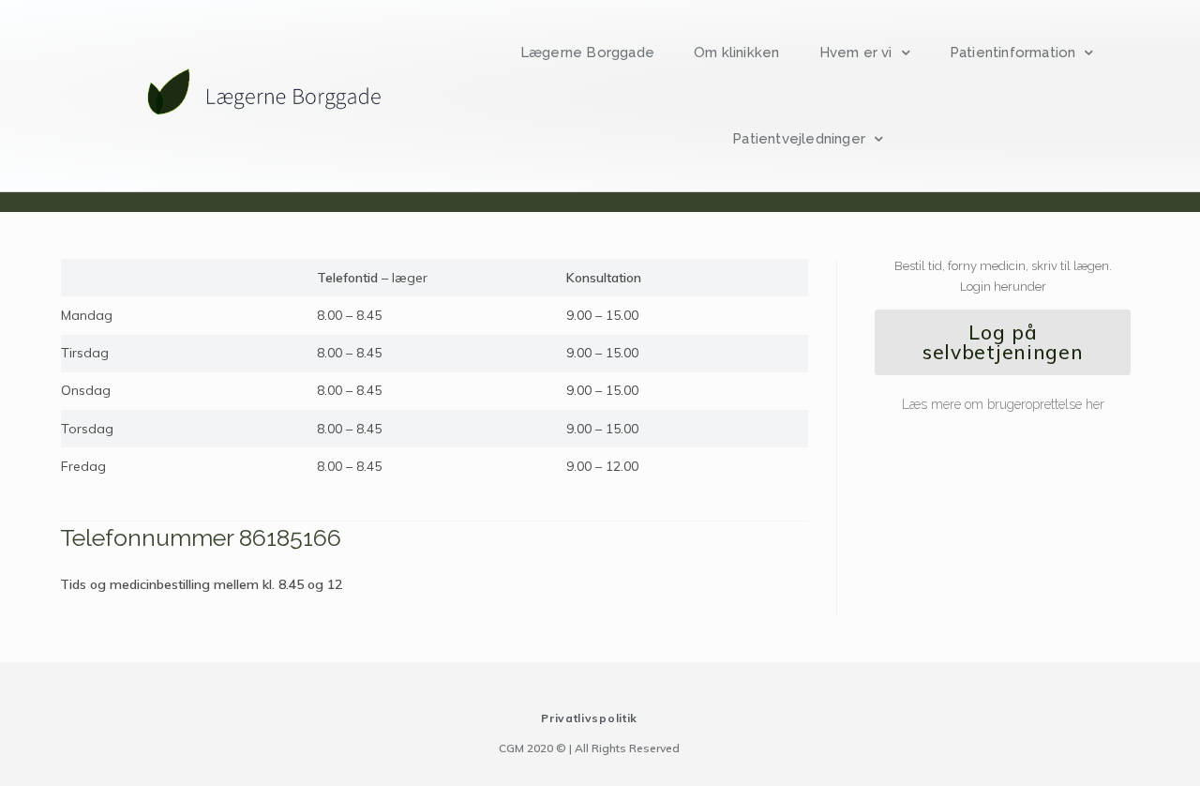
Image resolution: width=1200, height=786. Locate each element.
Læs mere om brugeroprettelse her (1003, 404)
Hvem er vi (855, 52)
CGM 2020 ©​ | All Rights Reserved (589, 748)
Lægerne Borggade (587, 52)
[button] (1003, 342)
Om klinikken (736, 52)
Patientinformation (1013, 52)
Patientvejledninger (798, 138)
